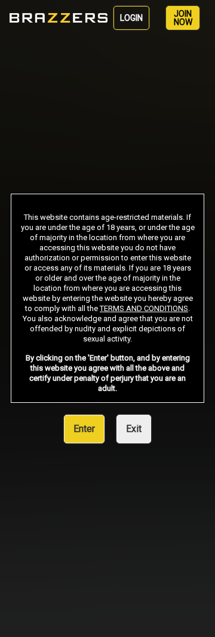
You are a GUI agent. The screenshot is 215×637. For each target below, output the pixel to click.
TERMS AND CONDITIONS (144, 308)
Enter (84, 428)
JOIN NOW (183, 18)
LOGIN (131, 18)
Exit (134, 428)
